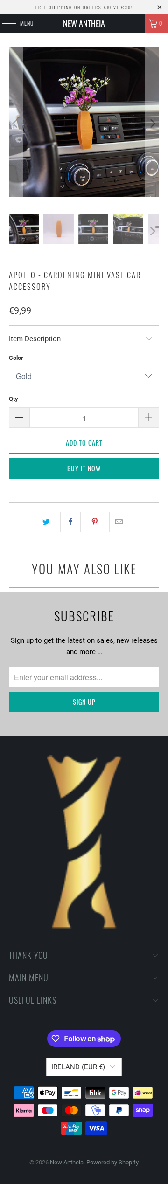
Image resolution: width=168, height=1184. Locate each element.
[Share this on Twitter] (46, 522)
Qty (13, 398)
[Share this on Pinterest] (95, 522)
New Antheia (84, 23)
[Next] (152, 123)
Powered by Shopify (112, 1162)
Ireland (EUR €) (78, 1067)
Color (16, 357)
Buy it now (84, 468)
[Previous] (15, 123)
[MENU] (4, 23)
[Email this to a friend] (119, 522)
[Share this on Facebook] (70, 522)
